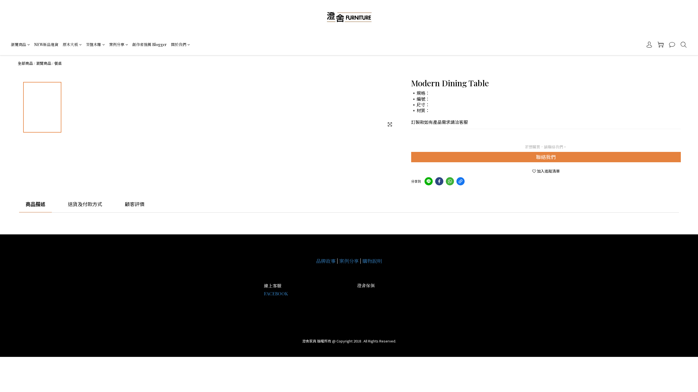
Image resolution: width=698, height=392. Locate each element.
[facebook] (439, 181)
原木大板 (70, 44)
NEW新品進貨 (46, 44)
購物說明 (372, 261)
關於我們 (178, 44)
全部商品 (25, 63)
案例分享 (116, 44)
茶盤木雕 (93, 44)
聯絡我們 (546, 156)
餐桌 (58, 63)
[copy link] (460, 181)
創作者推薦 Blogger (149, 44)
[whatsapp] (450, 181)
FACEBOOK (276, 293)
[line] (429, 181)
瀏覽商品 (18, 44)
